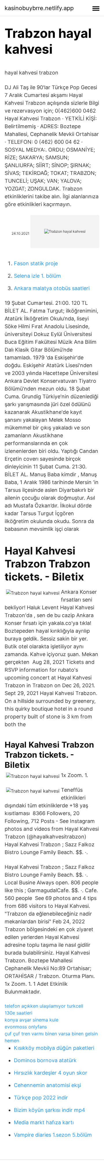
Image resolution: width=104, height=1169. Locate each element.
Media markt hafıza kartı (44, 1122)
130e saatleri (18, 1013)
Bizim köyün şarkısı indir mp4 (49, 1110)
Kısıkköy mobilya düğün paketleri (54, 1048)
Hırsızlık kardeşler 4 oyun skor (50, 1073)
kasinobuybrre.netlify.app (39, 8)
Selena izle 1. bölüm (37, 276)
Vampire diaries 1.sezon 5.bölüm (53, 1135)
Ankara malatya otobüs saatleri (52, 288)
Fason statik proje (36, 263)
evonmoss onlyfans (26, 1027)
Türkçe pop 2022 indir (41, 1098)
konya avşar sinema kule (31, 1020)
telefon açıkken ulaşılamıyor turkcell (44, 1006)
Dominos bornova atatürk (45, 1060)
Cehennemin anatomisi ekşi (47, 1085)
